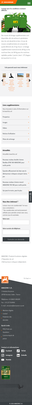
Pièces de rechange (9, 139)
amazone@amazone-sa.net (15, 305)
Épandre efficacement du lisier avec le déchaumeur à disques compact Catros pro (15, 173)
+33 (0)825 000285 (14, 299)
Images (5, 122)
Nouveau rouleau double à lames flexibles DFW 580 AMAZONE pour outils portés (13, 162)
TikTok (23, 350)
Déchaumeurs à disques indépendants (14, 262)
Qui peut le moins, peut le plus (12, 190)
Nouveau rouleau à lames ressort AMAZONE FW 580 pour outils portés (14, 183)
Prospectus (6, 117)
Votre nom (6, 218)
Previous (2, 80)
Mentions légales (8, 310)
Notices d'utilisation (9, 133)
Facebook (8, 350)
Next (30, 80)
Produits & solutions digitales (18, 256)
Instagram (8, 355)
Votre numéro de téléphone (11, 228)
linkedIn (24, 355)
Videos (5, 128)
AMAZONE (4, 256)
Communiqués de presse (8, 336)
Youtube (8, 359)
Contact (5, 313)
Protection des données (7, 318)
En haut (26, 278)
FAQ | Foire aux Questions (7, 330)
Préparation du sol (8, 259)
